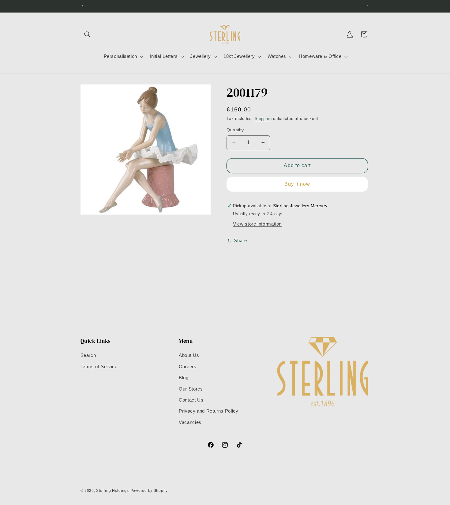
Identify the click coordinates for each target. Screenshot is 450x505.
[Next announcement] (367, 6)
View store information (257, 223)
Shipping (263, 119)
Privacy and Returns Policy (208, 411)
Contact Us (191, 400)
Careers (187, 366)
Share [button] (240, 240)
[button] (88, 34)
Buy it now (297, 183)
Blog (184, 377)
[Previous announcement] (82, 6)
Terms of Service (99, 366)
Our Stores (191, 389)
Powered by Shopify (149, 490)
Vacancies (190, 422)
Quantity (235, 129)
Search (88, 355)
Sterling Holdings (112, 490)
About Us (189, 355)
